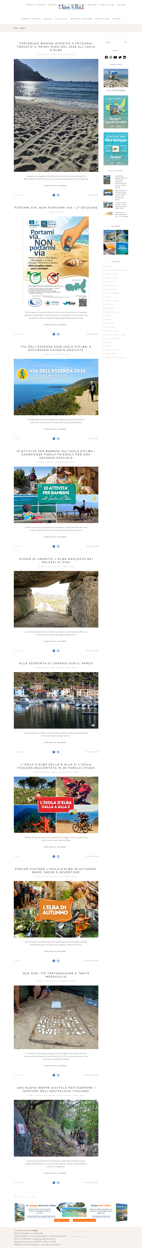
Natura (64, 54)
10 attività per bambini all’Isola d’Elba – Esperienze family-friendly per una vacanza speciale (56, 454)
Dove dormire (111, 289)
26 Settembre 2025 (91, 961)
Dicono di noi (111, 285)
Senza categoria (112, 338)
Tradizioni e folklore (115, 357)
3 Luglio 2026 (93, 195)
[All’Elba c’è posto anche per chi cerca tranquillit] (122, 248)
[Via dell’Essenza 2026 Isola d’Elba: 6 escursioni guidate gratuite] (56, 387)
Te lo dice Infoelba (115, 90)
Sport (67, 354)
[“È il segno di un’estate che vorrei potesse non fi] (122, 236)
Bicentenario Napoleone (116, 270)
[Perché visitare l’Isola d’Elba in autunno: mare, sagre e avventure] (56, 909)
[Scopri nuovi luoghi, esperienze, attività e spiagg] (110, 236)
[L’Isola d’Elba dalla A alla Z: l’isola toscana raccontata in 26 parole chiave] (56, 805)
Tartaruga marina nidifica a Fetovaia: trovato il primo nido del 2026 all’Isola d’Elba (56, 47)
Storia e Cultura (53, 566)
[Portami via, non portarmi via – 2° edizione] (56, 262)
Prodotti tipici (57, 876)
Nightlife (109, 323)
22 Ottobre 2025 (92, 856)
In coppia (109, 304)
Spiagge (72, 54)
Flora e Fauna (43, 54)
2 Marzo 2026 (93, 438)
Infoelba (35, 1230)
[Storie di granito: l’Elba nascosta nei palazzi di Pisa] (56, 599)
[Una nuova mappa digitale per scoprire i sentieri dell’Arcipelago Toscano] (56, 1128)
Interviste (55, 54)
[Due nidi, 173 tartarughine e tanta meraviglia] (56, 1017)
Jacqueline (19, 195)
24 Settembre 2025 (90, 1075)
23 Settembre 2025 (91, 1182)
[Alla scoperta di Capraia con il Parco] (56, 700)
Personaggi (110, 327)
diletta (17, 438)
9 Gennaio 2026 (92, 546)
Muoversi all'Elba (113, 312)
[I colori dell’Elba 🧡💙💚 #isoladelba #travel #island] (110, 248)
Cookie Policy (79, 1236)
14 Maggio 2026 (92, 334)
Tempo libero (69, 462)
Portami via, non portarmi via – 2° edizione (56, 207)
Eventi (39, 667)
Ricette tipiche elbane (115, 334)
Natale (108, 316)
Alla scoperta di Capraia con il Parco (56, 663)
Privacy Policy (79, 1231)
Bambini (40, 462)
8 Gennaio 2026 (92, 651)
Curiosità (50, 462)
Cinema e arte (111, 274)
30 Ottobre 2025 (92, 752)
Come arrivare (112, 278)
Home (16, 28)
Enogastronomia (112, 293)
